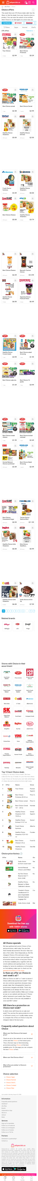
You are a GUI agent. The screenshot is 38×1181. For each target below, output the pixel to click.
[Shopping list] (29, 2)
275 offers (5, 31)
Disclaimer (27, 1175)
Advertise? (5, 1104)
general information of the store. (14, 971)
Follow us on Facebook (8, 1125)
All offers (7, 6)
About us (4, 1112)
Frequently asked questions (9, 1101)
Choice (15, 1041)
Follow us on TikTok (7, 1132)
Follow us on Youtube (8, 1130)
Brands (4, 1108)
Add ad (4, 1115)
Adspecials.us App (7, 1110)
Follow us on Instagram (8, 1127)
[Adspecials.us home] (13, 2)
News (3, 1117)
